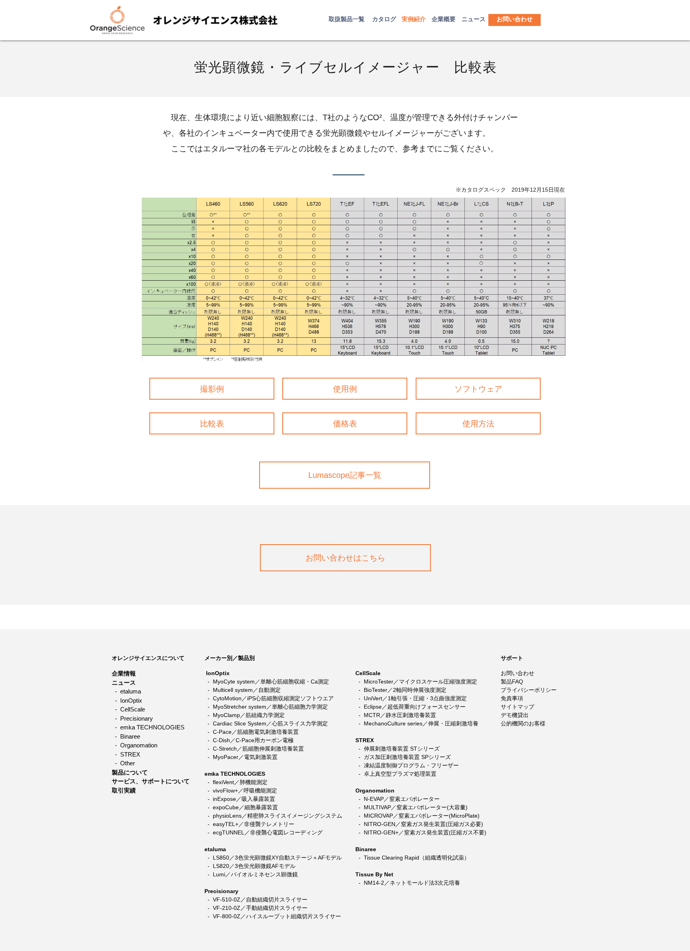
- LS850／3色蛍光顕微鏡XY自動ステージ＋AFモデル (275, 857)
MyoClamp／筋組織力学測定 (249, 715)
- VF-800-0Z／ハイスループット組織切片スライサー (272, 916)
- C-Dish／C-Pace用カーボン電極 (250, 740)
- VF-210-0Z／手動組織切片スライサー (256, 908)
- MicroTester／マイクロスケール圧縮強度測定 (416, 681)
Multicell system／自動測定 (247, 690)
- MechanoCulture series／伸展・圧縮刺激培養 (416, 723)
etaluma (215, 849)
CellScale (368, 673)
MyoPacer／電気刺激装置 (245, 757)
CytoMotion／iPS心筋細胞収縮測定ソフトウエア (273, 698)
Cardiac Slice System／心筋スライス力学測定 (270, 723)
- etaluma (126, 691)
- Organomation (134, 745)
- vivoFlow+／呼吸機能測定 (241, 790)
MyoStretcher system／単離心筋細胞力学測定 (270, 706)
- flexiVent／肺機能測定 (237, 782)
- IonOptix (127, 700)
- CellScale (128, 709)
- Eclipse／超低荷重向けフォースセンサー (410, 706)
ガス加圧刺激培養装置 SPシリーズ (407, 757)
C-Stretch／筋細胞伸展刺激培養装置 (258, 748)
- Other (123, 763)
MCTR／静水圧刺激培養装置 (400, 715)
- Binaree (126, 736)
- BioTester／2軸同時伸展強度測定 (400, 690)
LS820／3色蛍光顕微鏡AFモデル (254, 866)
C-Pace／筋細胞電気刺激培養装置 (256, 732)
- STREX (126, 754)
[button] (515, 19)
